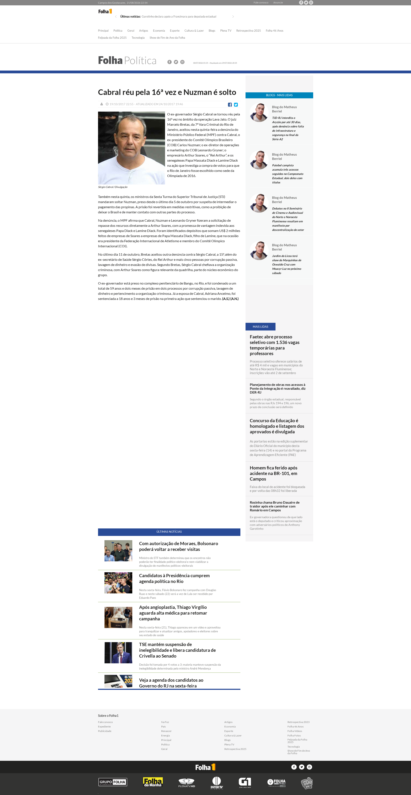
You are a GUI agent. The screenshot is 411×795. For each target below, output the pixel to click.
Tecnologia (138, 37)
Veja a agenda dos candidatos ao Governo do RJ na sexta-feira (171, 683)
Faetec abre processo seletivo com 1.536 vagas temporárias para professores (274, 345)
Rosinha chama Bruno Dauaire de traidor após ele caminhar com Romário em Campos (275, 506)
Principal (103, 30)
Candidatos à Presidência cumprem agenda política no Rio (174, 578)
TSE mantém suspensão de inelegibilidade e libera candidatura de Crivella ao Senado (177, 650)
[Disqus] (169, 361)
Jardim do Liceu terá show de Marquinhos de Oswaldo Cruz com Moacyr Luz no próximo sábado (286, 264)
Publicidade (104, 731)
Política (117, 30)
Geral (130, 30)
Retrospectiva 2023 (298, 722)
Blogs (212, 30)
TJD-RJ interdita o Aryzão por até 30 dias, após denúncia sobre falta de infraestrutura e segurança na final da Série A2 (288, 128)
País (163, 726)
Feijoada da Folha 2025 (112, 37)
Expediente (104, 726)
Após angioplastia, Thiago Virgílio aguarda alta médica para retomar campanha (173, 612)
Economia (159, 30)
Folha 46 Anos (274, 30)
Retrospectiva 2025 (248, 30)
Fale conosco (261, 2)
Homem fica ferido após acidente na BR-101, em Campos (273, 473)
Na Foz (165, 722)
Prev (115, 16)
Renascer (166, 731)
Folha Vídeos (294, 731)
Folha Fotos (294, 735)
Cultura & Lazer (194, 30)
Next (233, 16)
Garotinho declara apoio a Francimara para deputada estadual (179, 16)
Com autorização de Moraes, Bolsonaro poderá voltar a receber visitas (178, 546)
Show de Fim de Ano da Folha (167, 37)
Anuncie (278, 2)
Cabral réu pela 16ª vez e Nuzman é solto (167, 92)
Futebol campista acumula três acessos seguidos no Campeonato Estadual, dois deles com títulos (287, 174)
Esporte (175, 30)
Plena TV (225, 30)
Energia (165, 735)
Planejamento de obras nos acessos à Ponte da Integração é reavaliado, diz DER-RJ (278, 388)
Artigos (143, 30)
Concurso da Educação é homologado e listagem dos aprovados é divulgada (277, 426)
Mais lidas (260, 326)
